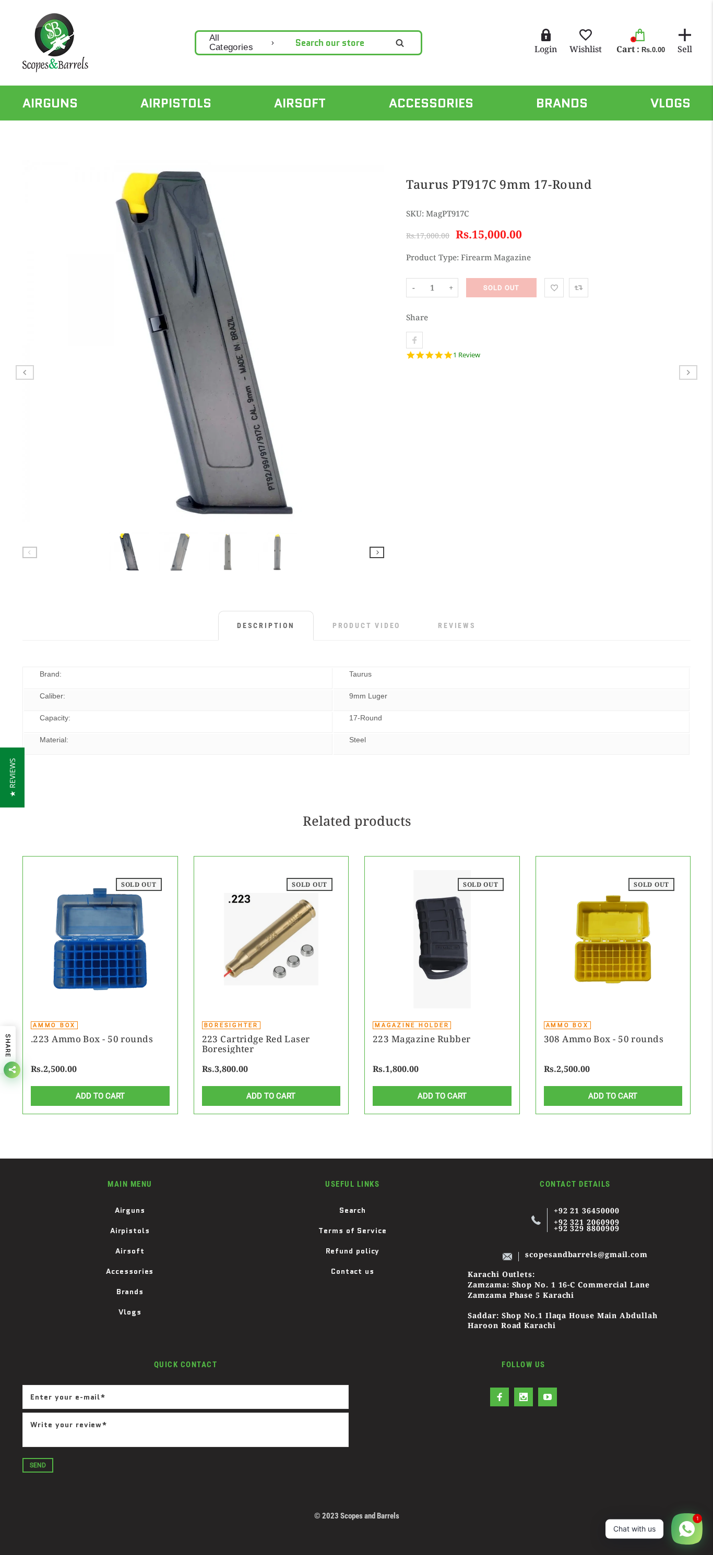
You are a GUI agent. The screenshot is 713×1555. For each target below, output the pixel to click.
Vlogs (130, 1312)
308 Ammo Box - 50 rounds (604, 1039)
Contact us (352, 1271)
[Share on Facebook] (414, 340)
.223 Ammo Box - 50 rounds (92, 1039)
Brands (130, 1291)
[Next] (371, 341)
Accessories (129, 1271)
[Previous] (35, 341)
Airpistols (130, 1230)
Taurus (360, 674)
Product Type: (432, 257)
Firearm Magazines (96, 132)
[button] (12, 777)
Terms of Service (352, 1230)
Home (32, 132)
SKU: (416, 213)
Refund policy (353, 1251)
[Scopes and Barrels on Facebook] (499, 1397)
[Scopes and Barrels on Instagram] (523, 1397)
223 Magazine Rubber (421, 1039)
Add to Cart (100, 1096)
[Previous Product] (25, 372)
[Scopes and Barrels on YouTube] (547, 1397)
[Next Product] (688, 372)
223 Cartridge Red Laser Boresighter (256, 1044)
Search (352, 1210)
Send (38, 1465)
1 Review (466, 355)
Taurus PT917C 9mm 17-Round (200, 132)
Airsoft (129, 1251)
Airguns (130, 1210)
